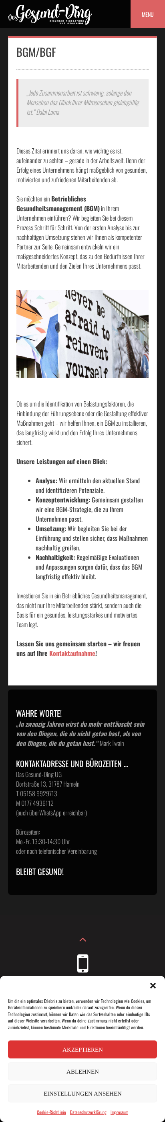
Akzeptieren (82, 1049)
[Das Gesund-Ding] (50, 22)
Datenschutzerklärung (88, 1112)
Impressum (119, 1112)
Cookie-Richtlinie (51, 1112)
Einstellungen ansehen (83, 1093)
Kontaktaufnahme (72, 653)
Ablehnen (82, 1071)
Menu (148, 14)
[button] (153, 986)
